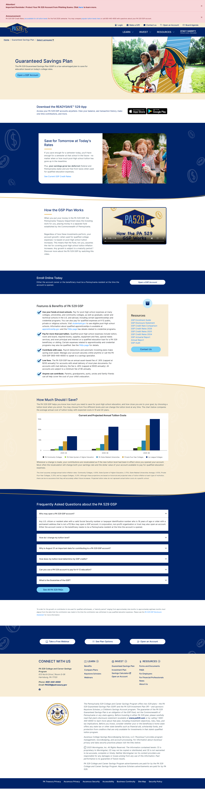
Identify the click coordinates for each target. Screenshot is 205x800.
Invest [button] (144, 32)
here (81, 7)
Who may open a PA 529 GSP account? (56, 513)
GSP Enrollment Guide (141, 320)
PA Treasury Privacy (52, 781)
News (141, 681)
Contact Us (146, 349)
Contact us (151, 25)
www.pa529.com (137, 718)
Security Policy (155, 781)
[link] (40, 689)
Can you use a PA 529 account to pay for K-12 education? (65, 569)
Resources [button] (164, 32)
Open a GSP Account (27, 75)
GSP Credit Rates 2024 (141, 334)
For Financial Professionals (151, 677)
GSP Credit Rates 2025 (141, 331)
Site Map (142, 781)
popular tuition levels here (91, 18)
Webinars (88, 677)
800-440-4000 (53, 682)
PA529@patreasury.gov (56, 685)
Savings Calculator (120, 673)
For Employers (145, 673)
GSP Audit (135, 343)
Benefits (88, 666)
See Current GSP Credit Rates (57, 176)
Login (120, 25)
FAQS (141, 670)
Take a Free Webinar (59, 641)
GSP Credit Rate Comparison (144, 326)
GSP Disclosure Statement (143, 323)
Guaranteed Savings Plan (123, 666)
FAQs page (72, 329)
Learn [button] (126, 32)
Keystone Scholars (92, 673)
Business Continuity (126, 781)
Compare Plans (91, 670)
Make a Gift (134, 25)
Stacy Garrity (188, 32)
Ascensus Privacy (72, 781)
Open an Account (171, 25)
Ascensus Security (91, 781)
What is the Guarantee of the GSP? (54, 580)
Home (6, 40)
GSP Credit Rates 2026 (141, 328)
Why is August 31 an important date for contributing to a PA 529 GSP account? (75, 548)
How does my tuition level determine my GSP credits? (63, 559)
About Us (143, 684)
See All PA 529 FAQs (53, 589)
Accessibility (108, 781)
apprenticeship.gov (51, 329)
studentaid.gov (79, 323)
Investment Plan (119, 670)
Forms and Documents (149, 666)
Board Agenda (192, 25)
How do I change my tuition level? (54, 537)
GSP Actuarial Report (140, 337)
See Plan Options (104, 641)
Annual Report (137, 340)
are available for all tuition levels (35, 18)
